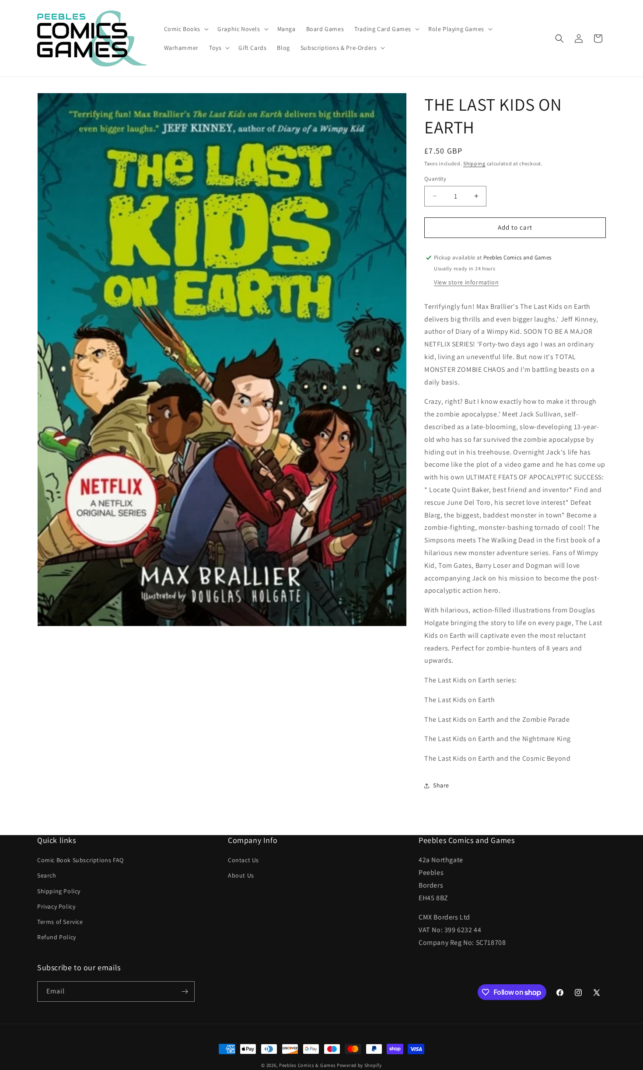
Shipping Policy (58, 891)
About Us (241, 876)
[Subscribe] (184, 991)
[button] (186, 29)
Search (46, 876)
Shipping (474, 163)
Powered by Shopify (359, 1065)
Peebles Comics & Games (307, 1065)
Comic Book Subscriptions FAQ (80, 860)
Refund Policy (56, 937)
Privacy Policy (56, 906)
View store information (466, 282)
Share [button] (441, 785)
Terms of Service (60, 922)
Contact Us (243, 860)
